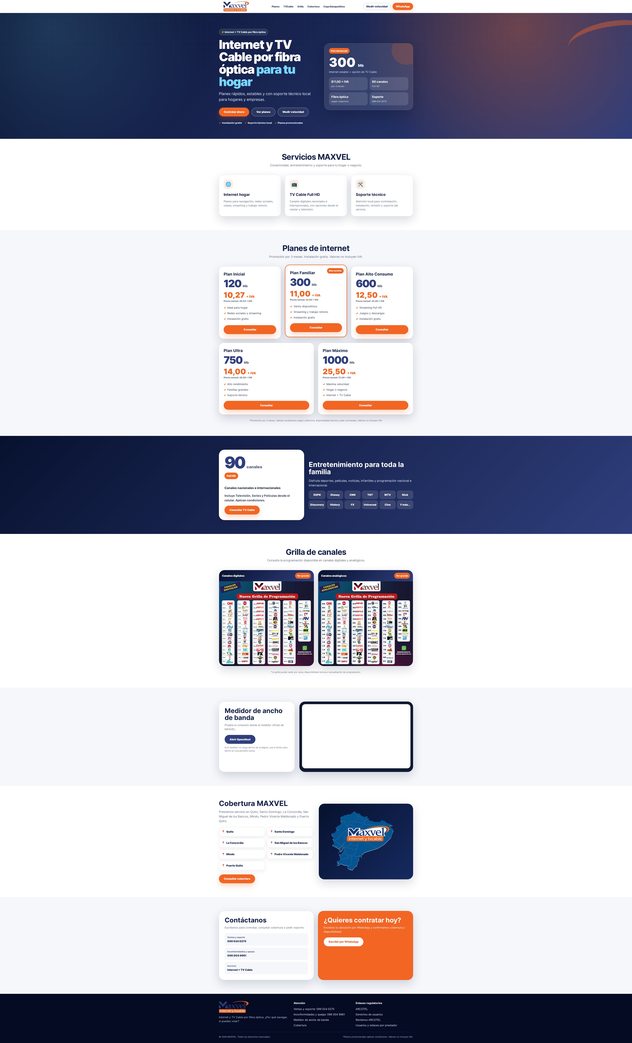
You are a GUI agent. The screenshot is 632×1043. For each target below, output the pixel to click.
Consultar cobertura (237, 878)
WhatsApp (403, 6)
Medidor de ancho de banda (311, 1019)
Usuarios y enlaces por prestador (376, 1025)
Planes (275, 6)
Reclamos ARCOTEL (368, 1019)
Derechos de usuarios (369, 1014)
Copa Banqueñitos (334, 6)
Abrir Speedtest (240, 739)
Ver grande (303, 575)
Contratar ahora (234, 111)
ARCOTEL (362, 1009)
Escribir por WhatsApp (343, 941)
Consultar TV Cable (242, 510)
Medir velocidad (377, 6)
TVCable (288, 6)
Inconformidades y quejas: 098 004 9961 (319, 1014)
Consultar (250, 329)
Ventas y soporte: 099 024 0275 (314, 1009)
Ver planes (263, 111)
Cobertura (313, 6)
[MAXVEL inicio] (236, 6)
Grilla (300, 6)
